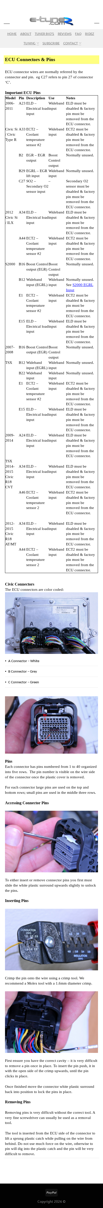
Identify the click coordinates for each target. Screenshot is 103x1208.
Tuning (30, 43)
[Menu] (7, 20)
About (25, 33)
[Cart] (96, 20)
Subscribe (51, 43)
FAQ (78, 33)
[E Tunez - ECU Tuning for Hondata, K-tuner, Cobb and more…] (51, 20)
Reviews (65, 33)
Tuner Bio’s (44, 33)
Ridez (89, 33)
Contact (70, 43)
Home (12, 33)
